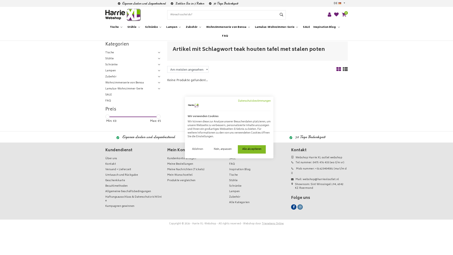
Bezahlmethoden (116, 186)
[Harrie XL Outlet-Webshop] (123, 15)
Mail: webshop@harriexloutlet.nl (317, 179)
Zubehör (234, 197)
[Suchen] (281, 14)
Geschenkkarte (115, 180)
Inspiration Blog (240, 169)
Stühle (233, 180)
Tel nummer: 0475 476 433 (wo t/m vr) (320, 162)
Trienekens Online (273, 224)
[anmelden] (329, 15)
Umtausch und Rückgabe (121, 175)
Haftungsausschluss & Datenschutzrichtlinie (133, 199)
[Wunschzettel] (336, 15)
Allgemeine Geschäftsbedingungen (128, 191)
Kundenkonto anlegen (181, 158)
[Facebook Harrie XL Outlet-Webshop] (293, 207)
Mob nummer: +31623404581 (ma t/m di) (319, 171)
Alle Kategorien (239, 202)
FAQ (232, 164)
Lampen (234, 191)
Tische (233, 175)
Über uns (111, 158)
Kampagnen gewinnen (119, 206)
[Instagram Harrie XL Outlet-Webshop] (300, 207)
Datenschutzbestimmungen (254, 101)
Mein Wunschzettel (180, 175)
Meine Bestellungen (180, 164)
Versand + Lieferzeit (118, 169)
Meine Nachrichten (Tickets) (186, 169)
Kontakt (110, 164)
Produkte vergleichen (181, 180)
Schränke (235, 186)
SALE (232, 158)
